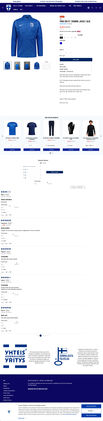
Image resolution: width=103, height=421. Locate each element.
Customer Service (7, 400)
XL (71, 37)
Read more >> (60, 1)
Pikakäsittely (6, 388)
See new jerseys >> (17, 1)
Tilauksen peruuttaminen (9, 390)
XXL (75, 37)
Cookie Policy (6, 398)
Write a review (54, 172)
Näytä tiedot (21, 418)
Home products (77, 6)
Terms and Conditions (8, 395)
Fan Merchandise (41, 6)
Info (21, 9)
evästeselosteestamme (71, 414)
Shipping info (6, 383)
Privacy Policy (6, 393)
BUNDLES (15, 9)
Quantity (62, 49)
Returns (5, 386)
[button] (2, 7)
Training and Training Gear (57, 6)
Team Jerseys (29, 6)
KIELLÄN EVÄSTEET (91, 415)
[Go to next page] (48, 336)
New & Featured (18, 6)
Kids (70, 6)
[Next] (100, 136)
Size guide (80, 35)
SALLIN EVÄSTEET (91, 406)
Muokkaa (90, 410)
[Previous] (2, 136)
